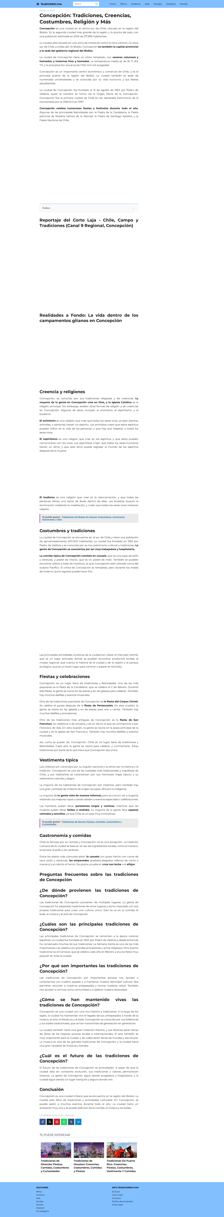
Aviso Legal (117, 1204)
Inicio (113, 4)
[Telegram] (78, 1122)
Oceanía (170, 4)
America (40, 1195)
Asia (147, 4)
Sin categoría (42, 1211)
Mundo (184, 4)
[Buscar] (96, 4)
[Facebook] (43, 1122)
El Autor (116, 1191)
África (123, 4)
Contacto (116, 1198)
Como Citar (117, 1195)
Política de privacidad (122, 1201)
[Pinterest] (57, 1122)
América (136, 4)
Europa (158, 4)
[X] (50, 1122)
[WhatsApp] (64, 1122)
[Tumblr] (71, 1122)
